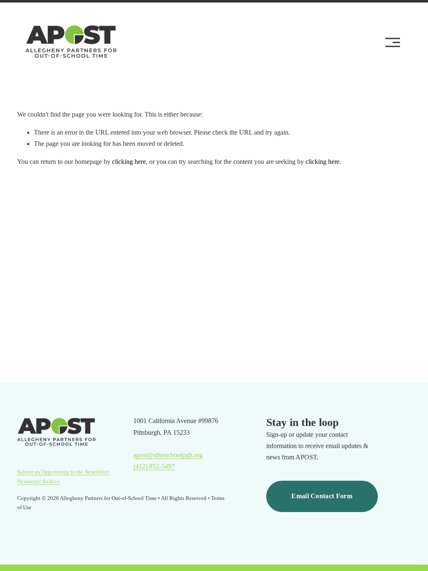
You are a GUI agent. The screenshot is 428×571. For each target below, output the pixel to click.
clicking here (129, 161)
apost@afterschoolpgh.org (168, 455)
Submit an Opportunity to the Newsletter (63, 472)
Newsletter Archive (38, 481)
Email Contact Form (321, 496)
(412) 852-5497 (154, 466)
